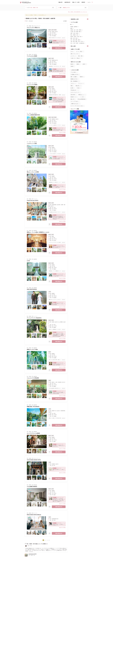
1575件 (55, 151)
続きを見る (63, 37)
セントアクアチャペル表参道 (33, 433)
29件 (54, 441)
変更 (53, 7)
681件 (55, 35)
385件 (55, 268)
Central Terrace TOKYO (32, 200)
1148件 (55, 357)
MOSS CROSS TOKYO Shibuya (34, 514)
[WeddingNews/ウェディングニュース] (25, 2)
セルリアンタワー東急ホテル (33, 27)
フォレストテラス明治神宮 (33, 378)
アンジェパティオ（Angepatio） (34, 317)
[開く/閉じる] (87, 19)
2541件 (55, 64)
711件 (55, 240)
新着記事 (83, 2)
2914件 (55, 297)
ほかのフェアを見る (62, 45)
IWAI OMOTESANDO (32, 289)
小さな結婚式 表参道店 (32, 486)
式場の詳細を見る (58, 48)
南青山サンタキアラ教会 (32, 349)
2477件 (55, 123)
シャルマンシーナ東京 (32, 143)
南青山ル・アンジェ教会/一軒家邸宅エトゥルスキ (38, 232)
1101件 (55, 180)
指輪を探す (61, 2)
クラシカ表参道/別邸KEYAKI (33, 114)
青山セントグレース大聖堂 (33, 172)
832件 (55, 92)
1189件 (55, 416)
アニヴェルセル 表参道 (32, 56)
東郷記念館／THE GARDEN (33, 406)
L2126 (28, 260)
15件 (54, 494)
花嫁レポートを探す (76, 2)
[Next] (49, 540)
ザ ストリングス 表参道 (32, 84)
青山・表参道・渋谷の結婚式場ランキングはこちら (77, 11)
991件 (55, 210)
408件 (55, 386)
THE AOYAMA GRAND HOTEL (34, 459)
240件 (55, 327)
